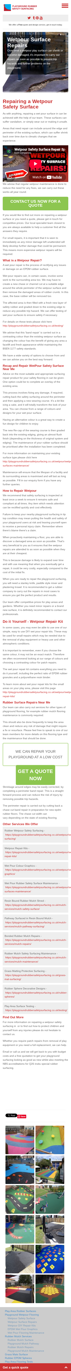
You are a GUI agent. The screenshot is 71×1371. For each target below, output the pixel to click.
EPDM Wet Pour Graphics (23, 1329)
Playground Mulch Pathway (23, 1343)
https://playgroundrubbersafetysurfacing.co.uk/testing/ (36, 1010)
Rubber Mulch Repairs (20, 1347)
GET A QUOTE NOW (35, 774)
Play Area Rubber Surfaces (20, 1311)
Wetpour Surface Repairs (22, 1321)
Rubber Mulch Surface (20, 1340)
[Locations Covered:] (4, 5)
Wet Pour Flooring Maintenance (26, 1332)
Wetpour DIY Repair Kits (22, 1325)
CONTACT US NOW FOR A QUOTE (35, 203)
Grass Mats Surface (16, 1354)
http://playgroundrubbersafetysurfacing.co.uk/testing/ (33, 325)
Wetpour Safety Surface (21, 1318)
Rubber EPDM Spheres (18, 1358)
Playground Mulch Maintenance (26, 1350)
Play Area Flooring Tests (19, 1361)
